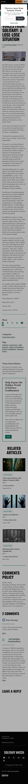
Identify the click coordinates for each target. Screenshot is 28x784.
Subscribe (20, 18)
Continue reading (14, 23)
